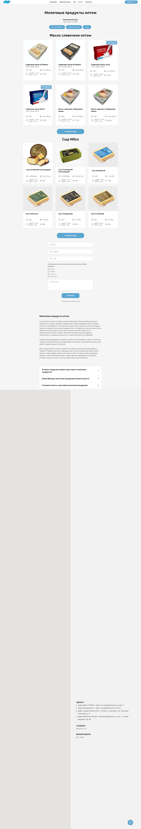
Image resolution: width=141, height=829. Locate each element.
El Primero (44, 65)
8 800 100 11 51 (81, 728)
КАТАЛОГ (80, 2)
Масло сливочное (57, 27)
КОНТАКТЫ (89, 2)
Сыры (87, 27)
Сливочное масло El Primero (69, 65)
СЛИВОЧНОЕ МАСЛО (65, 2)
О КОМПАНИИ (53, 2)
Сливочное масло (33, 65)
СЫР (74, 2)
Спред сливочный (73, 27)
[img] (103, 52)
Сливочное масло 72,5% (100, 65)
